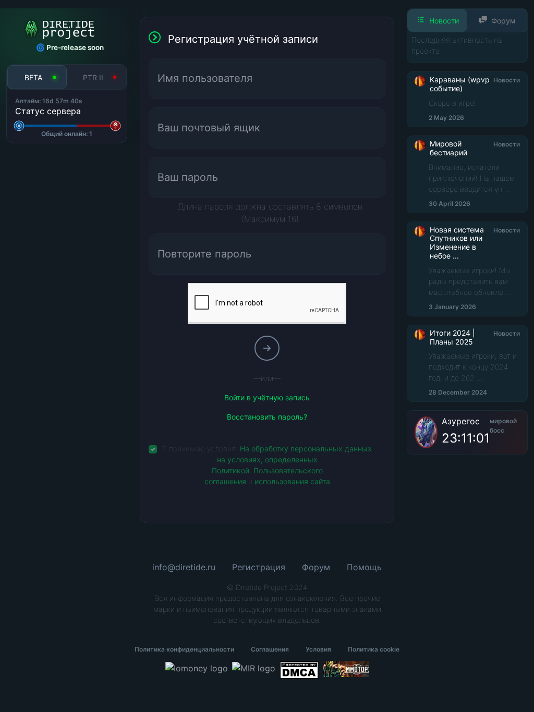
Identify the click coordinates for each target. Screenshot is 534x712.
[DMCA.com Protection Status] (299, 670)
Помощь (364, 567)
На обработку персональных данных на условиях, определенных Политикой (292, 459)
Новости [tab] (444, 20)
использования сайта (292, 481)
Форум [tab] (503, 20)
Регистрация (258, 567)
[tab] (37, 77)
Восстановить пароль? (267, 416)
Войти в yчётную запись (267, 397)
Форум (316, 567)
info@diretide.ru (183, 567)
